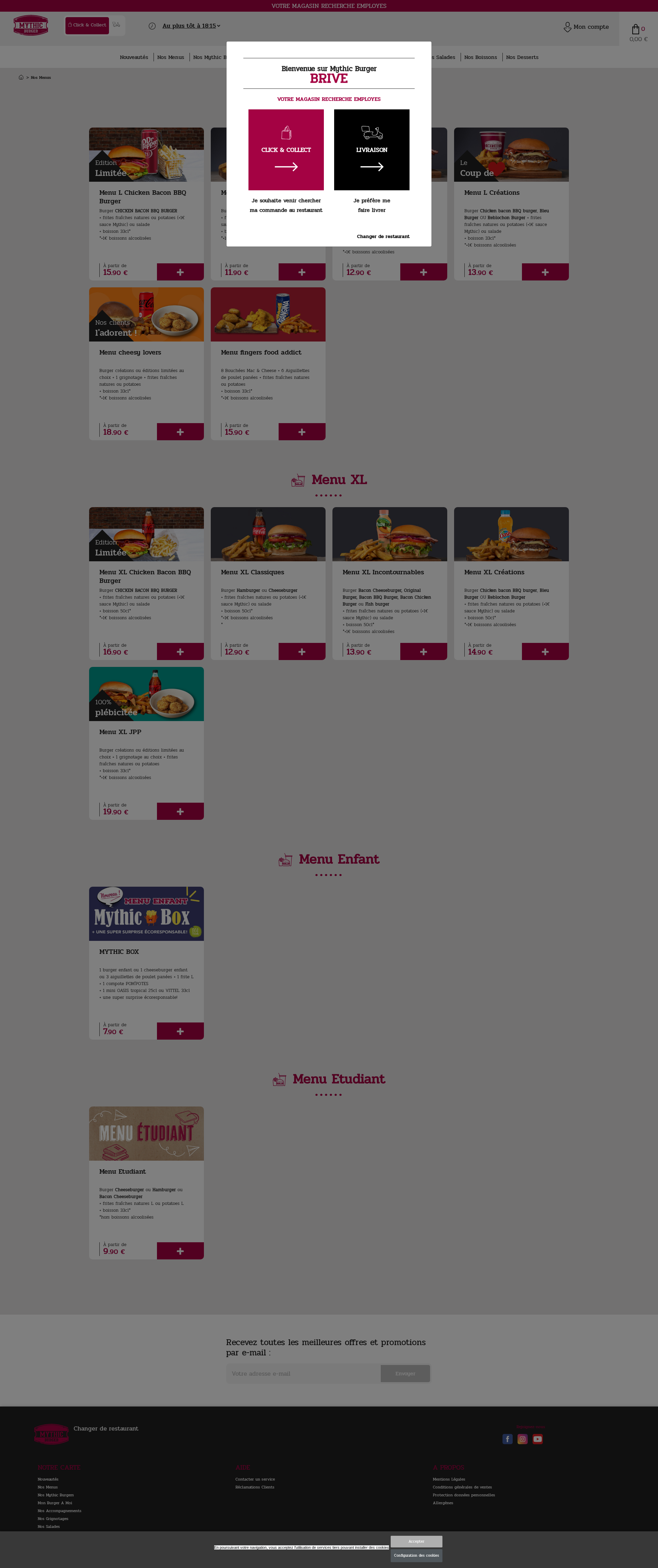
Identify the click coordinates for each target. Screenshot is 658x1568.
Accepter (416, 1541)
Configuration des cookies (416, 1555)
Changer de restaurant (383, 236)
